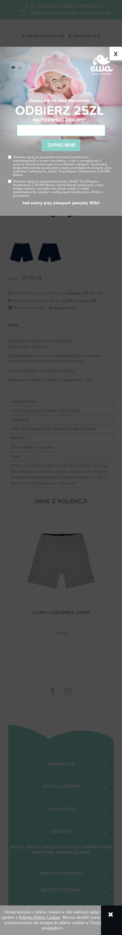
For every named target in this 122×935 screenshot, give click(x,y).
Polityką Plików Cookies (39, 917)
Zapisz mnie (61, 145)
